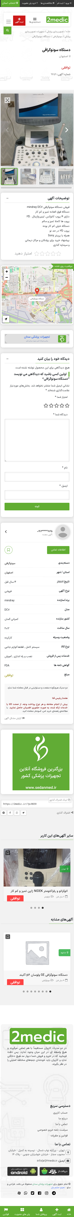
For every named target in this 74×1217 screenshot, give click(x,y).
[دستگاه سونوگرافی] (37, 291)
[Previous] (8, 130)
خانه (68, 31)
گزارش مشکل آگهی (13, 718)
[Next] (66, 130)
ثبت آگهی (19, 22)
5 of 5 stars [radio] (46, 405)
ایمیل (63, 486)
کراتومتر (47, 896)
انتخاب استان (9, 3)
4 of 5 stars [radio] (51, 405)
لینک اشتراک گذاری (59, 800)
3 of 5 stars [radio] (56, 405)
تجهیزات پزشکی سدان (42, 1184)
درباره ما (63, 1119)
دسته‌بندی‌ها (35, 22)
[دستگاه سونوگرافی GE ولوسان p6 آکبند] (37, 952)
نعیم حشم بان (58, 1187)
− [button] (6, 277)
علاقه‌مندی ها (47, 3)
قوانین (6, 1214)
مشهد (63, 952)
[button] (37, 199)
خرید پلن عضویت (29, 3)
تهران (64, 869)
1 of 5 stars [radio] (67, 405)
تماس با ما (62, 1124)
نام (65, 468)
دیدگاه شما (60, 415)
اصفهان (63, 56)
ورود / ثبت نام (63, 3)
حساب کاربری (60, 1113)
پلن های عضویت (22, 1214)
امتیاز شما (61, 397)
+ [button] (7, 271)
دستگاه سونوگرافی (56, 50)
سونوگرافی (57, 36)
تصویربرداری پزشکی (55, 31)
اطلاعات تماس (58, 550)
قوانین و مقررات (59, 1136)
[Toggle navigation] (8, 21)
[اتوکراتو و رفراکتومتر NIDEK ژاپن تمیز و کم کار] (37, 868)
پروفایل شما (41, 1214)
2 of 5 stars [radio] (62, 405)
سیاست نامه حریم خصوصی (52, 1130)
